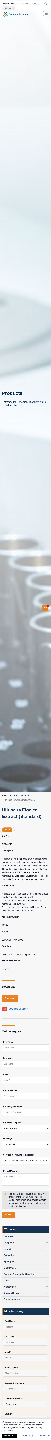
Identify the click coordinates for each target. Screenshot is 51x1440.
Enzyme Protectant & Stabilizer (19, 1274)
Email (6, 1074)
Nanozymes (10, 1287)
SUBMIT (9, 1214)
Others (7, 1280)
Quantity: (7, 1139)
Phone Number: (10, 1090)
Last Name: (8, 1058)
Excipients (9, 1243)
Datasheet (10, 998)
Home (5, 795)
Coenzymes (10, 1268)
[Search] (45, 3)
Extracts (13, 795)
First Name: (8, 1042)
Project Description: (12, 1171)
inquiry (7, 830)
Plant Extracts (26, 795)
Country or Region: (12, 1123)
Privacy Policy (7, 1430)
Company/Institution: (12, 1106)
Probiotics (9, 1255)
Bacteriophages (12, 1299)
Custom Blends (11, 1293)
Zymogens (9, 1261)
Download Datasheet (17, 1009)
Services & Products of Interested (19, 1155)
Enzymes (8, 1236)
